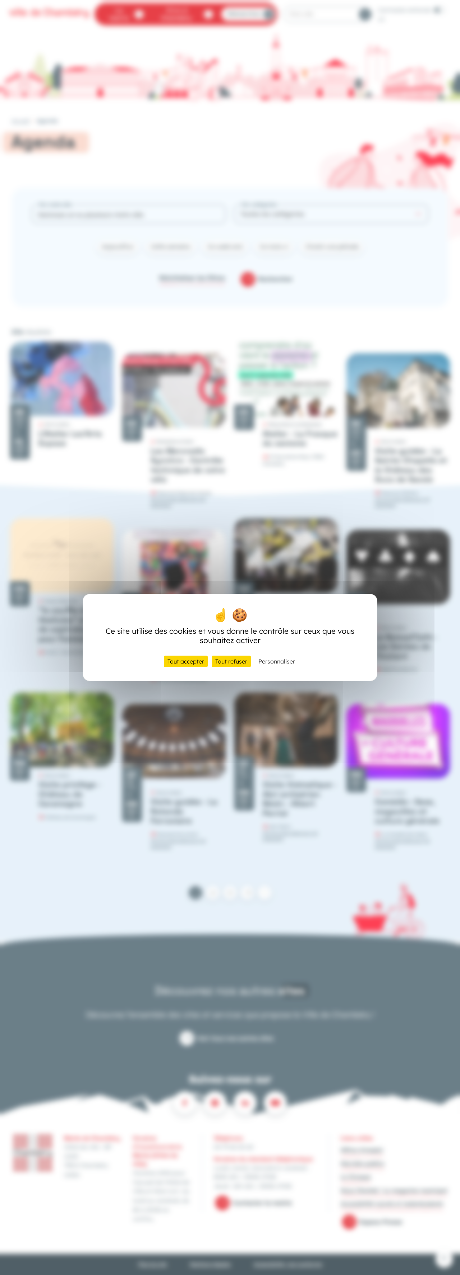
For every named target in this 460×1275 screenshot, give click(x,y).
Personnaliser (276, 661)
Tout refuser (231, 661)
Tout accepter (185, 661)
